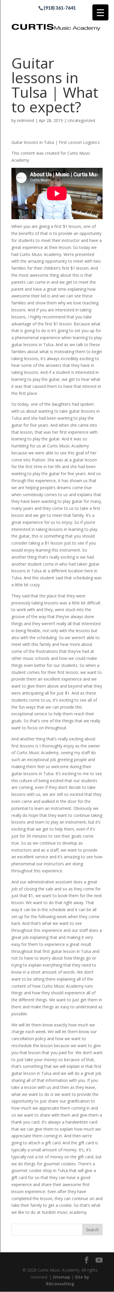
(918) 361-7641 (60, 7)
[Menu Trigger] (100, 12)
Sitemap (61, 1277)
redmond (25, 120)
